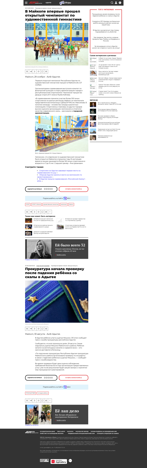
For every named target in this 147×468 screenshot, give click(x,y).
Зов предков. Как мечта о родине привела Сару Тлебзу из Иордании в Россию (106, 39)
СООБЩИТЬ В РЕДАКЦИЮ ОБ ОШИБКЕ (108, 433)
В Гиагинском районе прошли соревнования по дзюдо (43, 226)
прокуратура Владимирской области (36, 324)
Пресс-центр (61, 431)
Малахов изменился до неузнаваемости (105, 136)
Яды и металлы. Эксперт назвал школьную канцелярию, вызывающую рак (108, 73)
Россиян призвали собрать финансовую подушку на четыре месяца (108, 117)
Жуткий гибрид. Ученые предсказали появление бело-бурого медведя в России (110, 79)
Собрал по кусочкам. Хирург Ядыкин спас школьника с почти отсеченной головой (110, 59)
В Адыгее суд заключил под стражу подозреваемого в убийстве (106, 31)
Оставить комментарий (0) (73, 189)
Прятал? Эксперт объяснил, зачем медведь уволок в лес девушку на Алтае (109, 86)
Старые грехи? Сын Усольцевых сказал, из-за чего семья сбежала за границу (109, 93)
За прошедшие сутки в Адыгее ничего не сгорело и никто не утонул (106, 47)
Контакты (70, 431)
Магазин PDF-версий (82, 431)
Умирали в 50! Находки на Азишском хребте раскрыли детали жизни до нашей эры (106, 23)
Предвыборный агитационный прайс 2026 (81, 433)
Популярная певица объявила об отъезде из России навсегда (107, 110)
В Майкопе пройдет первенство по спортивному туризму (75, 219)
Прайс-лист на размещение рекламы (51, 433)
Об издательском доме (47, 431)
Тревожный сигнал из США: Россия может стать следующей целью (109, 130)
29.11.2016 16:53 (29, 8)
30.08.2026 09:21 (30, 265)
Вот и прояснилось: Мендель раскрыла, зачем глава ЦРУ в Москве (109, 103)
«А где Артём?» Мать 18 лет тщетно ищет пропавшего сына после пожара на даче (109, 66)
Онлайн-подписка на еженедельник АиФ (104, 431)
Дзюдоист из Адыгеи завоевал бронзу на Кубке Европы (43, 232)
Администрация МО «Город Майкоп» (36, 66)
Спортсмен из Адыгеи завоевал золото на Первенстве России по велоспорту (75, 227)
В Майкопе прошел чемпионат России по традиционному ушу (44, 219)
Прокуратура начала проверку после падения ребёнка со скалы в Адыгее (106, 15)
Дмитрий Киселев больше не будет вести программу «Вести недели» (109, 123)
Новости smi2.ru (31, 260)
